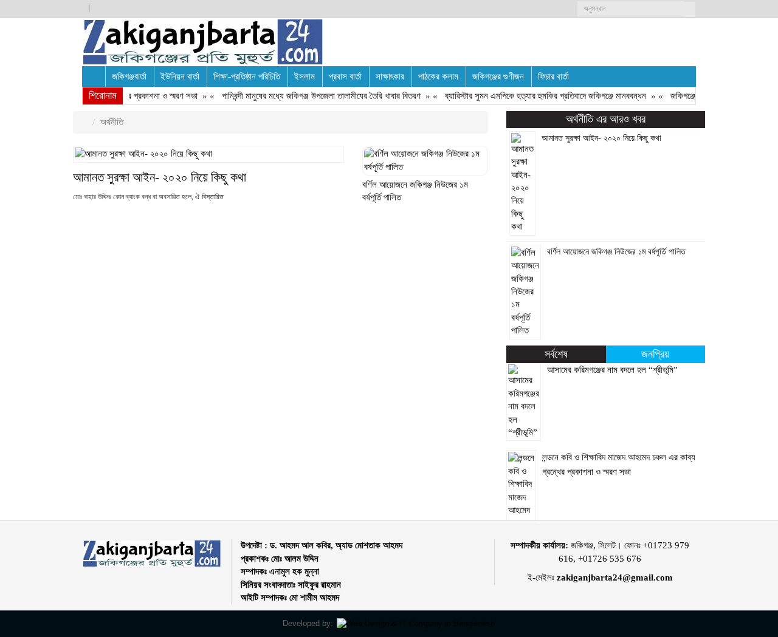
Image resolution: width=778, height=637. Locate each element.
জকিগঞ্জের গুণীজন (498, 76)
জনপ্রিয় (655, 354)
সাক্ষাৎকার (390, 76)
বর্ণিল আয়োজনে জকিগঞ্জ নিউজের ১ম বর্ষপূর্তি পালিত (616, 251)
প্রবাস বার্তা (345, 76)
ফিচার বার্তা (553, 76)
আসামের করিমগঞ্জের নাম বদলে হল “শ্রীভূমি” (612, 370)
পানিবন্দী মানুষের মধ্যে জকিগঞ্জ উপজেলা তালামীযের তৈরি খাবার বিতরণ (317, 96)
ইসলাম (304, 76)
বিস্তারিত (212, 196)
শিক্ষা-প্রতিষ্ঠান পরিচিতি (246, 76)
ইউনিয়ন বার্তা (179, 76)
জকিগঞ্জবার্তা (129, 76)
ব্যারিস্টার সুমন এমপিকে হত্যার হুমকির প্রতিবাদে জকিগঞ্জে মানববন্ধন (541, 96)
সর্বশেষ (556, 354)
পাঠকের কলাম (438, 76)
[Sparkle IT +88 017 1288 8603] (416, 623)
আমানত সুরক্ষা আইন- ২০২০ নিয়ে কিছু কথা (159, 177)
